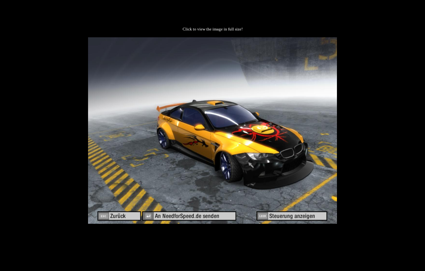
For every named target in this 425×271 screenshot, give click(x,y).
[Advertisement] (212, 243)
